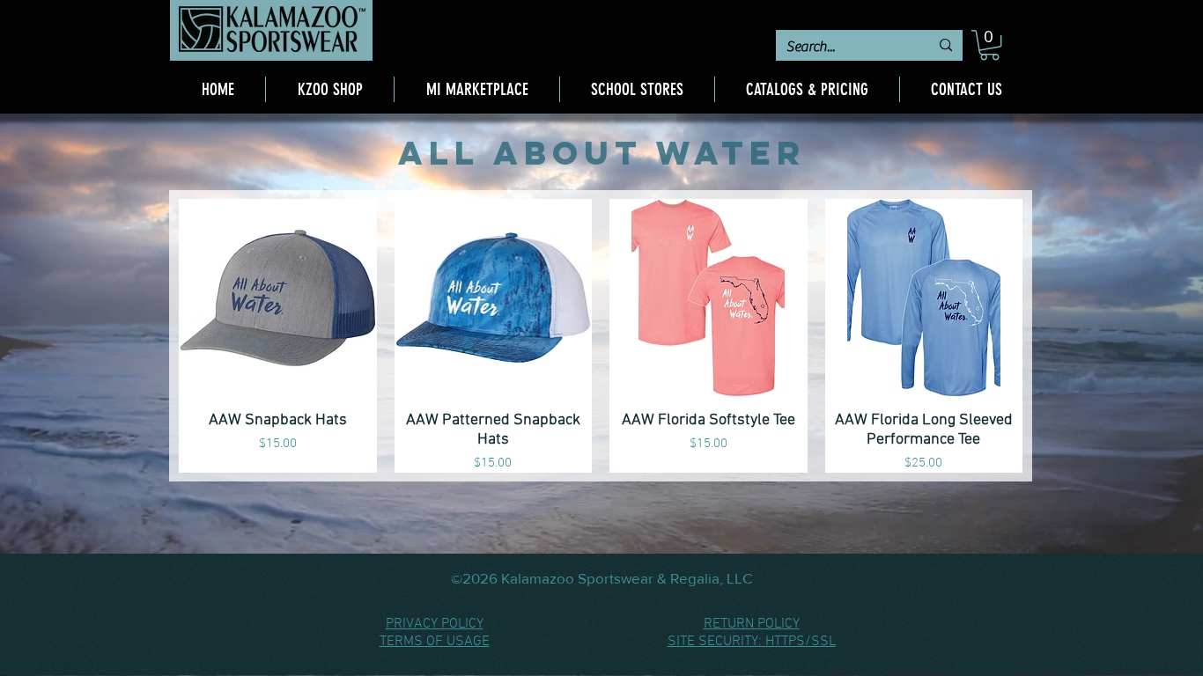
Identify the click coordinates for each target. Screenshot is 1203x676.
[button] (989, 45)
